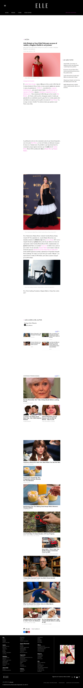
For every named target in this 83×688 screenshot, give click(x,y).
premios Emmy (49, 240)
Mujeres (40, 653)
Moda (6, 12)
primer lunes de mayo (30, 84)
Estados (40, 639)
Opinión (40, 641)
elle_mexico (75, 676)
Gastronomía (6, 657)
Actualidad (40, 655)
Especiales (40, 658)
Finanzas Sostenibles (43, 667)
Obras (21, 662)
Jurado (4, 665)
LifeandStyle (23, 666)
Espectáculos (6, 646)
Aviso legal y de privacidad (50, 682)
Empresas (22, 656)
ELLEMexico (72, 677)
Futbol (21, 644)
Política (22, 669)
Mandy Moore (48, 149)
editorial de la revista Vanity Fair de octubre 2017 (45, 249)
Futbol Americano (24, 647)
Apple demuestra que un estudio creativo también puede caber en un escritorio (72, 86)
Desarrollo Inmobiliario (44, 647)
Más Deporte (23, 649)
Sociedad (40, 642)
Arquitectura (41, 649)
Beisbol (22, 646)
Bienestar (5, 662)
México (22, 671)
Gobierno (22, 670)
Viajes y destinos (7, 660)
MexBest (5, 656)
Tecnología (23, 661)
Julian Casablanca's (36, 629)
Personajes (5, 661)
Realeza (4, 647)
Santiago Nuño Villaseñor (28, 81)
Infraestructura (42, 648)
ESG (21, 663)
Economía (22, 658)
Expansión (22, 655)
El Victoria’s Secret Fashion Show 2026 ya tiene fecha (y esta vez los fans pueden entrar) (71, 71)
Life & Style (5, 667)
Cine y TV (22, 638)
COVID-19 (39, 88)
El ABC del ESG (41, 670)
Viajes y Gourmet (7, 652)
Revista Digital (23, 652)
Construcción (41, 646)
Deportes (22, 637)
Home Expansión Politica (26, 657)
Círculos (5, 648)
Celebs (19, 12)
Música (22, 639)
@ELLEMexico (29, 325)
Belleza (13, 12)
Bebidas (4, 658)
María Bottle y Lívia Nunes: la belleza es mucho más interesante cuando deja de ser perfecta (71, 65)
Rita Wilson (34, 143)
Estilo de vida (27, 12)
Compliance (62, 682)
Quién (4, 645)
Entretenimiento (7, 670)
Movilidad (40, 666)
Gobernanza (41, 665)
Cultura (4, 653)
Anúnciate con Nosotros (72, 682)
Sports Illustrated (24, 643)
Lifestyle (22, 651)
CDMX (39, 638)
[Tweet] (27, 632)
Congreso (40, 637)
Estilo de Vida (6, 663)
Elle (3, 637)
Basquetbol (23, 648)
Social (39, 663)
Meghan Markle (43, 247)
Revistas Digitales (71, 12)
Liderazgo (40, 656)
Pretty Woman (53, 100)
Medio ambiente (41, 662)
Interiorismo (41, 651)
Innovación (41, 668)
